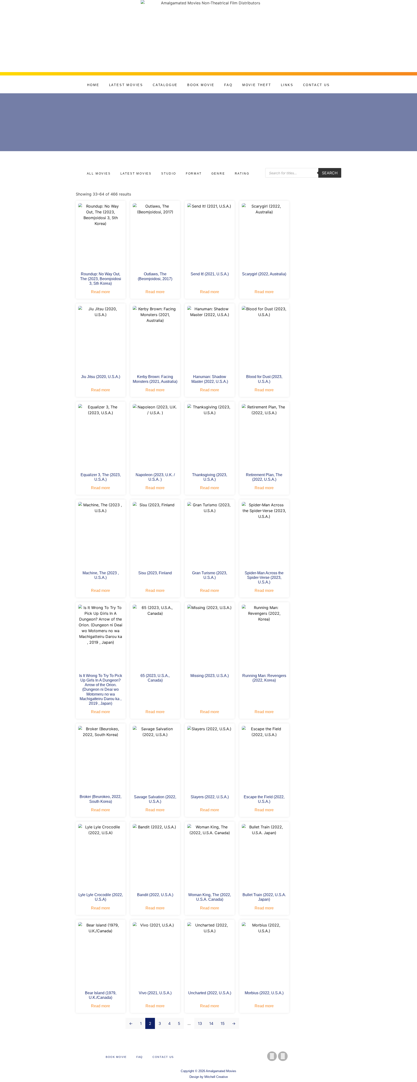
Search (330, 172)
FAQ (228, 85)
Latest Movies (126, 85)
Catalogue (165, 85)
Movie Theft (256, 85)
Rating (242, 173)
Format (194, 173)
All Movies (99, 173)
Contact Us (316, 85)
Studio (168, 173)
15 (223, 1023)
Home (93, 85)
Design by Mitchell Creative (208, 1077)
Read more (100, 292)
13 (200, 1023)
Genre (218, 173)
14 (211, 1023)
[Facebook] (272, 1056)
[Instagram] (283, 1056)
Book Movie (201, 85)
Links (287, 85)
